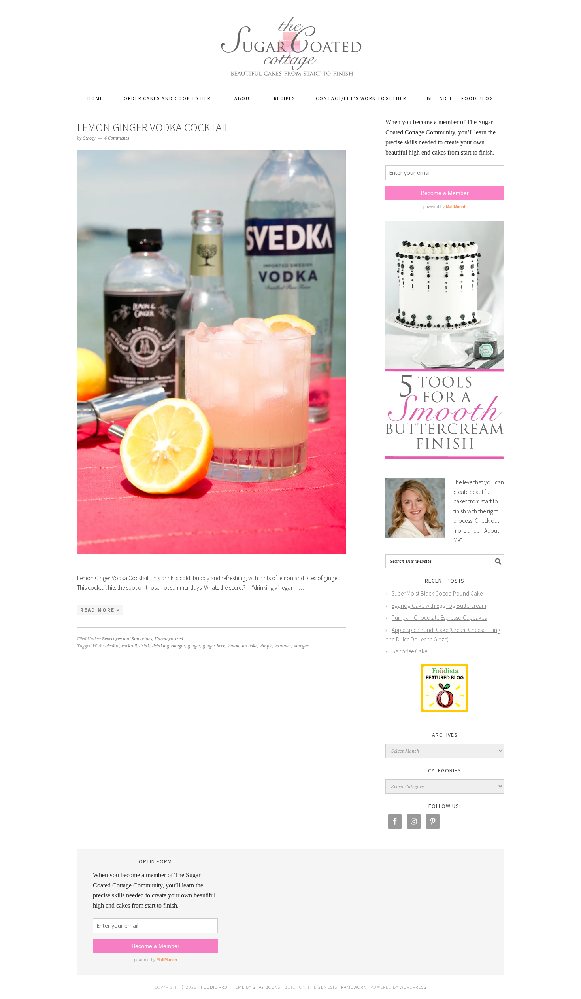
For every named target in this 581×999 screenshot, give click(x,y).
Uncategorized (169, 638)
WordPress (413, 987)
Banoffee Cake (409, 651)
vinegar (301, 646)
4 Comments (116, 138)
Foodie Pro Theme (223, 987)
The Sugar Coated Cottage (290, 40)
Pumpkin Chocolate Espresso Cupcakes (439, 617)
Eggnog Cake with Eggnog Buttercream (439, 605)
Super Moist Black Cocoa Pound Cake (437, 593)
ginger (194, 646)
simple (266, 646)
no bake (249, 646)
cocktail (129, 646)
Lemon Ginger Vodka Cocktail (153, 127)
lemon (233, 646)
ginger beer (214, 646)
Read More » (100, 610)
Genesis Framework (342, 987)
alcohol (112, 646)
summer (283, 646)
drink (144, 646)
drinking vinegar (168, 646)
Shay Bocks (266, 987)
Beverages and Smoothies (127, 638)
